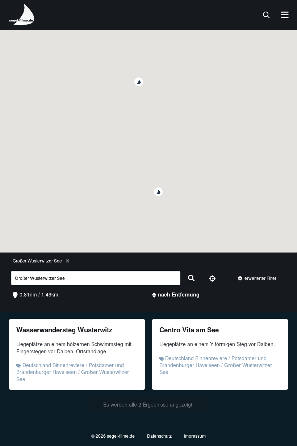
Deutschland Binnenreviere (53, 365)
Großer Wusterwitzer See (37, 260)
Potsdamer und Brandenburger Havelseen (70, 368)
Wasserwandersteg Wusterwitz (64, 329)
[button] (158, 192)
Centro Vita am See (189, 329)
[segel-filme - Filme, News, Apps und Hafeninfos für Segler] (22, 22)
